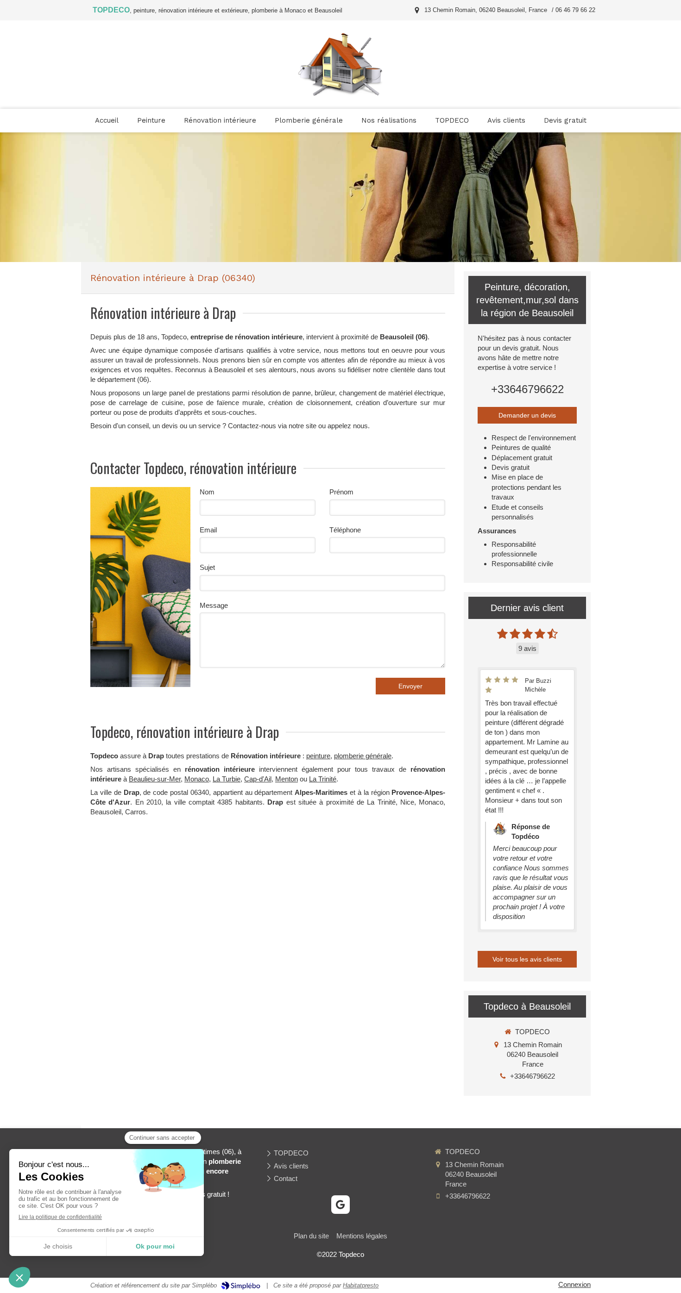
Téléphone (345, 530)
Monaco (196, 779)
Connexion (574, 1284)
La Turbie (226, 779)
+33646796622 (527, 389)
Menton (286, 779)
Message (214, 605)
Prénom (341, 492)
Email (208, 530)
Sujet (207, 567)
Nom (207, 492)
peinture (318, 756)
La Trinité (322, 779)
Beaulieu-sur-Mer (155, 779)
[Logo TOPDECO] (340, 94)
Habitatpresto (360, 1285)
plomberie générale (362, 756)
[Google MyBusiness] (340, 1204)
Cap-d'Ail (257, 779)
